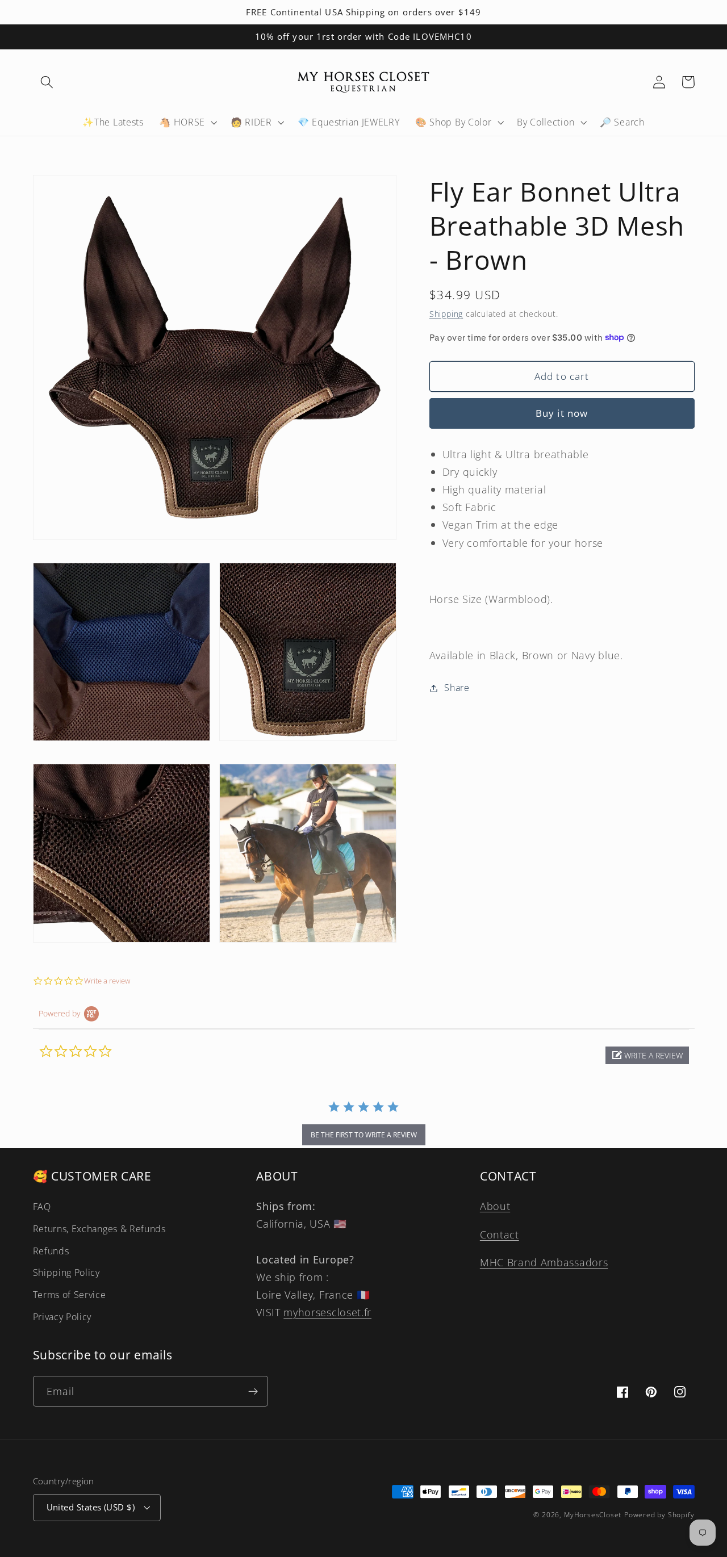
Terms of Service (69, 1294)
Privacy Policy (62, 1317)
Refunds (51, 1251)
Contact (499, 1234)
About (495, 1206)
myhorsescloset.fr (327, 1312)
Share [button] (456, 687)
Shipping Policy (66, 1272)
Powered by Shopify (659, 1514)
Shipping (446, 313)
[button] (47, 82)
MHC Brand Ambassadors (544, 1262)
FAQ (42, 1206)
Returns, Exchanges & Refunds (99, 1229)
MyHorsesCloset (592, 1514)
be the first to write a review (364, 1135)
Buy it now (562, 413)
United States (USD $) (91, 1507)
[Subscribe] (253, 1391)
